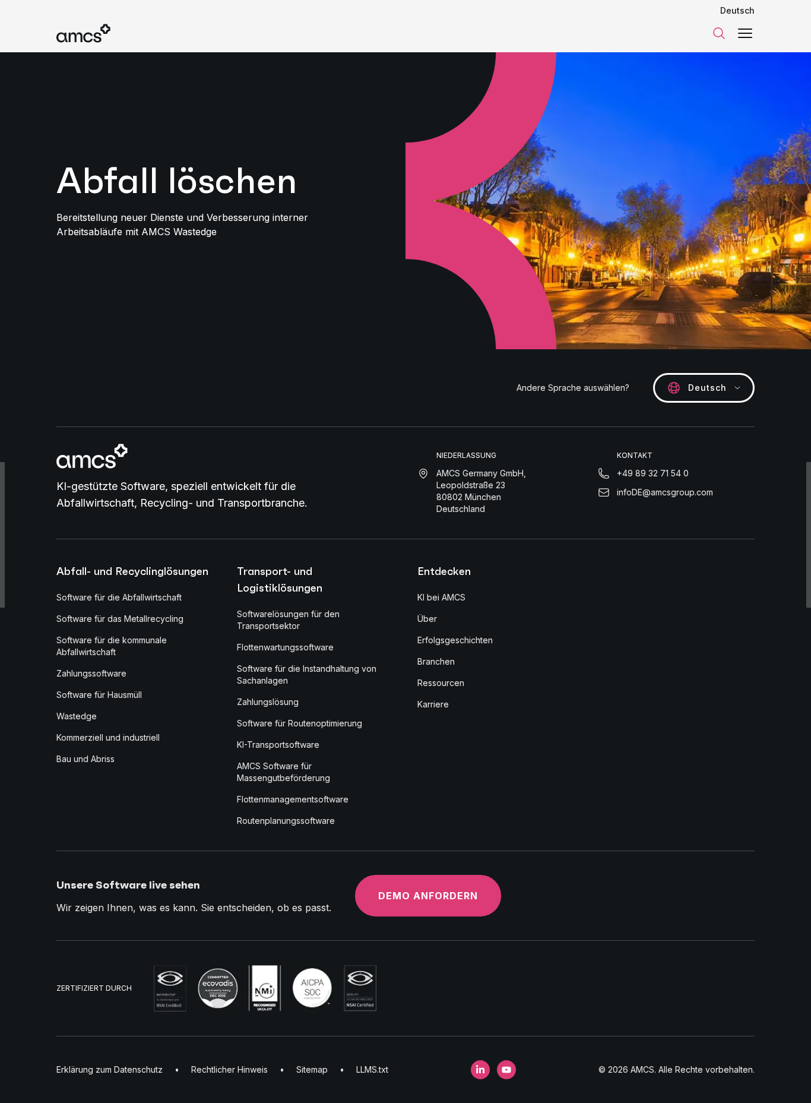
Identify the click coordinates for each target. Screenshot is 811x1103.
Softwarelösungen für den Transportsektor (288, 620)
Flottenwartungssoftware (285, 647)
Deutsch (737, 10)
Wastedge (76, 716)
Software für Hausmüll (99, 695)
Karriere (433, 704)
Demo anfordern (428, 896)
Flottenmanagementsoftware (293, 799)
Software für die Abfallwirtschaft (119, 597)
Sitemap (312, 1069)
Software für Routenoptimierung (299, 723)
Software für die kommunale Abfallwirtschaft (111, 646)
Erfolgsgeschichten (455, 640)
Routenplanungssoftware (286, 821)
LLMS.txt (372, 1069)
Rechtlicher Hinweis (229, 1069)
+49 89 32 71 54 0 (653, 473)
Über (427, 619)
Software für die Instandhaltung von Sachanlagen (306, 674)
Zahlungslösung (268, 702)
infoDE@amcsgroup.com (665, 492)
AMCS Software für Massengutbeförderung (283, 772)
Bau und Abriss (85, 759)
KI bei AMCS (441, 597)
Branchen (436, 661)
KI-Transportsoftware (278, 744)
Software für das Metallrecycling (119, 619)
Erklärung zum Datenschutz (109, 1069)
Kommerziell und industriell (108, 737)
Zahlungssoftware (91, 673)
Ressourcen (440, 683)
